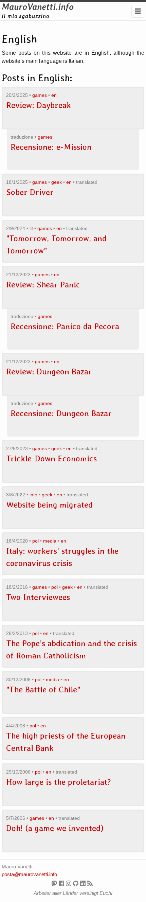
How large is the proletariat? (58, 782)
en (54, 95)
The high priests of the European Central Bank (66, 742)
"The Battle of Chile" (43, 689)
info (33, 494)
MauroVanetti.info (38, 6)
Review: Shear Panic (43, 284)
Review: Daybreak (38, 105)
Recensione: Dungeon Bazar (61, 413)
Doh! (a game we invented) (55, 828)
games (39, 95)
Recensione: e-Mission (51, 147)
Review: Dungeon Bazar (49, 371)
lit (31, 228)
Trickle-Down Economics (51, 458)
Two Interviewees (38, 597)
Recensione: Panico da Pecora (65, 326)
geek (56, 182)
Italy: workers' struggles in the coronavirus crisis (62, 557)
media (49, 541)
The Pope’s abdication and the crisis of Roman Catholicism (71, 649)
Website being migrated (49, 505)
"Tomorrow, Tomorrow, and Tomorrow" (56, 244)
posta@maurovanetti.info (29, 874)
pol (35, 541)
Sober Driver (30, 192)
